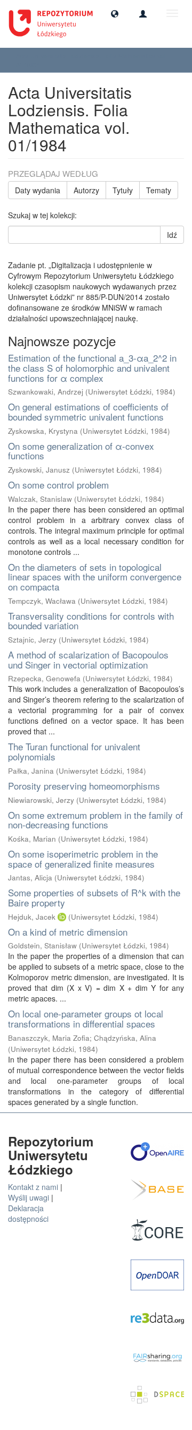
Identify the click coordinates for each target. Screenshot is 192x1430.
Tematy (158, 190)
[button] (114, 13)
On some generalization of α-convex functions (81, 451)
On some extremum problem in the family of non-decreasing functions (95, 820)
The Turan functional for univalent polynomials (74, 751)
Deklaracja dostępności (28, 1213)
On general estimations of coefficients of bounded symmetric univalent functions (88, 411)
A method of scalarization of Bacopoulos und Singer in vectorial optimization (88, 659)
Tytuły (123, 190)
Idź (172, 234)
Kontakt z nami (33, 1186)
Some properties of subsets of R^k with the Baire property (94, 897)
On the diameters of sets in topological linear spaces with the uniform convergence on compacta (94, 576)
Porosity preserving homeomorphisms (84, 785)
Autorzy (86, 190)
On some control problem (58, 484)
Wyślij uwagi (28, 1197)
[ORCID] (62, 917)
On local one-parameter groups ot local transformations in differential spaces (85, 1018)
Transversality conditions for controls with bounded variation (91, 620)
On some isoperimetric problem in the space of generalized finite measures (83, 858)
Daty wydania (37, 190)
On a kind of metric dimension (67, 931)
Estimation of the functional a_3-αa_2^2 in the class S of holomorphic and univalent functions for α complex (92, 367)
